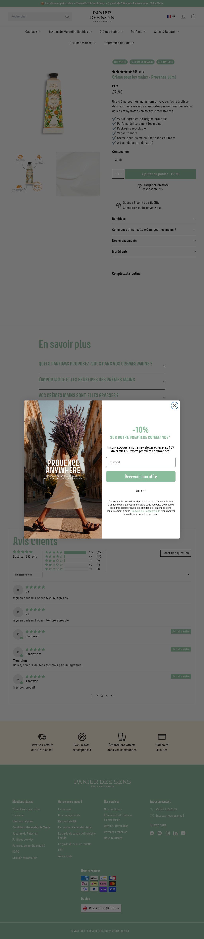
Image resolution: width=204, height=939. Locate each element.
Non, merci (140, 490)
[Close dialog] (174, 405)
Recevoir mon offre (141, 476)
